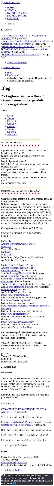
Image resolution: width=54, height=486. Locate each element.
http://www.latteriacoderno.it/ (15, 313)
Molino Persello (8, 265)
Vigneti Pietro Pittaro (11, 249)
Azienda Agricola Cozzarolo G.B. (17, 268)
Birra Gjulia (6, 254)
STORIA (11, 10)
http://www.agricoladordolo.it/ (15, 295)
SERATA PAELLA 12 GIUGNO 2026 (20, 54)
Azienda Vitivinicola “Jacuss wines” (18, 244)
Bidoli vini (6, 246)
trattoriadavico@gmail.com (14, 462)
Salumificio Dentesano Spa (14, 278)
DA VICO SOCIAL (17, 15)
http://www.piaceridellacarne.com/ (17, 322)
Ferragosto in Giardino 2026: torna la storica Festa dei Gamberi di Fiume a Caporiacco (27, 42)
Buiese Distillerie (9, 289)
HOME (10, 7)
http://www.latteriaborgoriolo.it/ (16, 300)
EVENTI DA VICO (17, 13)
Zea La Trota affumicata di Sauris (17, 286)
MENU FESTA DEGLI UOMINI (18, 46)
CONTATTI (13, 18)
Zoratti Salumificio (10, 276)
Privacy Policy (14, 470)
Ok (14, 483)
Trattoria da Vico (9, 284)
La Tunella (6, 241)
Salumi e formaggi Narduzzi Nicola (18, 273)
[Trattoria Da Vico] (10, 2)
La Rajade (6, 252)
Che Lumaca (7, 281)
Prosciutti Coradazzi (10, 270)
